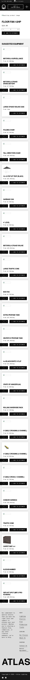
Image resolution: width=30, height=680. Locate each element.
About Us (22, 638)
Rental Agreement (22, 649)
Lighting (22, 616)
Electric (22, 619)
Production (23, 624)
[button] (15, 65)
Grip (21, 621)
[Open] (26, 6)
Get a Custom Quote (15, 6)
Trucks (21, 627)
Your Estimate (19, 1)
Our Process (23, 635)
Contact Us (23, 646)
